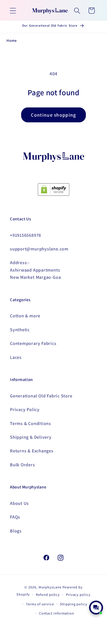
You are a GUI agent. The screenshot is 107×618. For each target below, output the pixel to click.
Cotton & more (25, 316)
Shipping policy (73, 604)
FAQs (15, 517)
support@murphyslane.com (39, 249)
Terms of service (40, 604)
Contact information (56, 613)
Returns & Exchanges (32, 451)
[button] (13, 10)
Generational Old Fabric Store (41, 396)
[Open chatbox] (96, 608)
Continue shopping (53, 115)
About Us (19, 503)
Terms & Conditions (30, 423)
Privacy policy (78, 594)
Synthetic (20, 330)
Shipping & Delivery (31, 437)
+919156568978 (25, 235)
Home (11, 40)
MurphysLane (50, 587)
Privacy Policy (25, 409)
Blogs (16, 531)
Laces (16, 357)
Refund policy (48, 594)
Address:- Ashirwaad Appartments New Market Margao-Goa (35, 269)
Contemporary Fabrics (33, 343)
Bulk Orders (22, 465)
